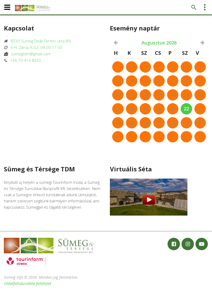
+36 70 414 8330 (24, 60)
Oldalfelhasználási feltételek (27, 283)
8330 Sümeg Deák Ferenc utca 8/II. (39, 40)
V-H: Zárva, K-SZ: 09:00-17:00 (34, 47)
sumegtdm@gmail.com (29, 53)
